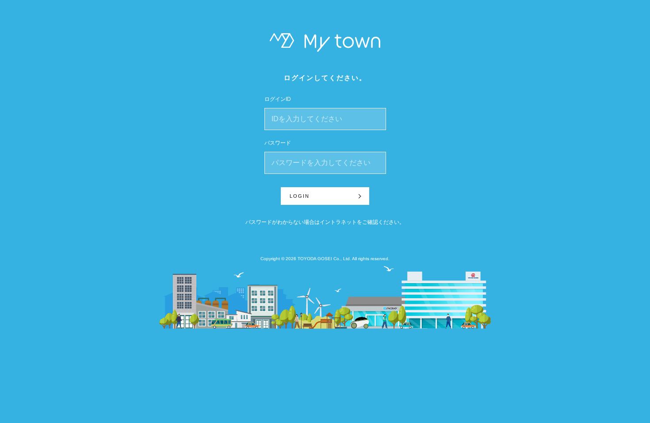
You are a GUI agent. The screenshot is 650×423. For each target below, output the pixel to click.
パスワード (277, 143)
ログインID (277, 99)
